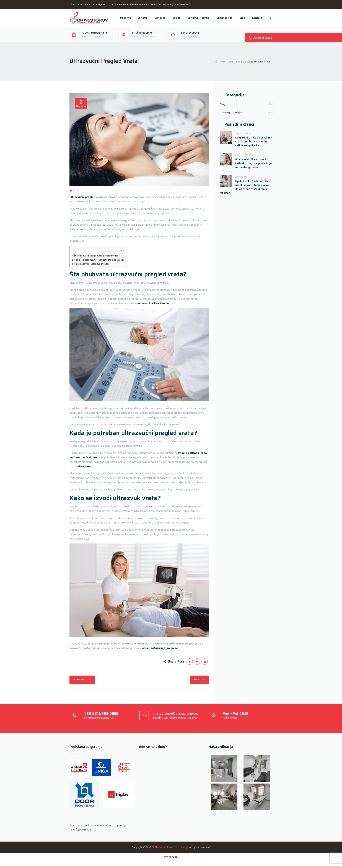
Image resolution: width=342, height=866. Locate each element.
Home (221, 61)
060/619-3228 (263, 37)
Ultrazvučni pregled (82, 196)
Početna (125, 18)
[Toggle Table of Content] (120, 251)
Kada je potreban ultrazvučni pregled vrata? (99, 259)
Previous (83, 679)
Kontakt (257, 18)
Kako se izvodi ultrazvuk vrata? (91, 263)
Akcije (176, 18)
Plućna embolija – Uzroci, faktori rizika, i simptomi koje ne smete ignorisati (253, 163)
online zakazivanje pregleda (160, 648)
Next (197, 679)
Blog (242, 18)
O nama (143, 18)
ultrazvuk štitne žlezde (153, 303)
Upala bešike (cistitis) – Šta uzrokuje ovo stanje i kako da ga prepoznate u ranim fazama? (244, 187)
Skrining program (198, 18)
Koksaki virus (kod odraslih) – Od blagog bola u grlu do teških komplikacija (253, 141)
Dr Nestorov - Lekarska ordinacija (170, 847)
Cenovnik (160, 18)
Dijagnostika (224, 18)
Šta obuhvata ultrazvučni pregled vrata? (97, 255)
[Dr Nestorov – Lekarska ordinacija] (88, 18)
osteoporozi (84, 466)
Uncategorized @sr (231, 112)
